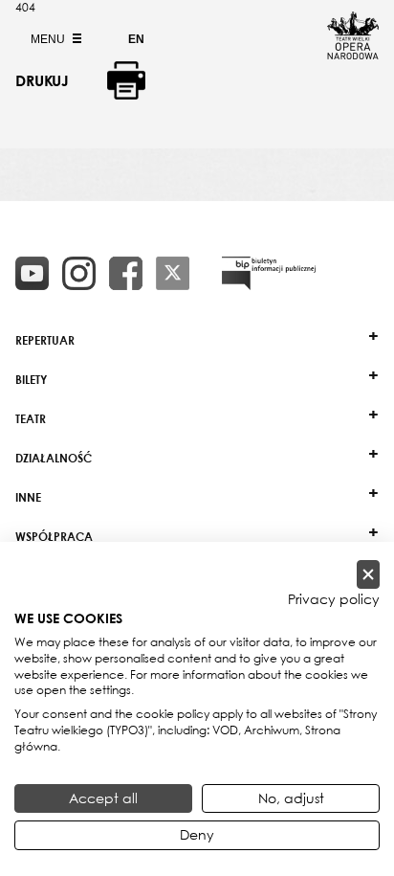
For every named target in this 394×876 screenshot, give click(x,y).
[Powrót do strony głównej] (353, 53)
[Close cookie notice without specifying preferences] (368, 575)
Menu (49, 39)
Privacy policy (334, 599)
